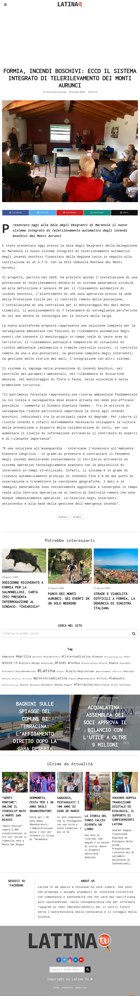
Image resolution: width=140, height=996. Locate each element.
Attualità (92, 92)
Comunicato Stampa (55, 92)
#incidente (8, 671)
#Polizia (6, 679)
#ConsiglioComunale (113, 657)
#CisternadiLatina (75, 656)
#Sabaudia (116, 678)
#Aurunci (63, 517)
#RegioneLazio (86, 678)
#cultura (24, 663)
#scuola (34, 684)
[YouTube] (81, 959)
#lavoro (60, 671)
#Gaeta (113, 662)
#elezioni (47, 663)
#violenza (125, 685)
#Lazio (71, 671)
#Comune (97, 656)
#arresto (37, 657)
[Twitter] (64, 959)
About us (81, 987)
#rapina (72, 679)
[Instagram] (70, 959)
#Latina (46, 670)
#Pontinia (16, 679)
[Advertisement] (70, 35)
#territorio (101, 684)
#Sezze (58, 684)
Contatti (67, 987)
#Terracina (83, 684)
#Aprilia (23, 656)
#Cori (127, 656)
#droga (35, 663)
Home (56, 987)
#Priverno (27, 679)
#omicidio (128, 671)
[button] (134, 633)
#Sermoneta (47, 685)
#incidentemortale (26, 671)
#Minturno (117, 671)
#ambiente (8, 656)
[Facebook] (58, 959)
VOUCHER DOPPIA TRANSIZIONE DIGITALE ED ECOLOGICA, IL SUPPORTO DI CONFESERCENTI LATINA (124, 811)
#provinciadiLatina (50, 678)
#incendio (125, 663)
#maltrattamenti (103, 671)
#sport (68, 684)
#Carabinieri (52, 656)
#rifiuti (102, 678)
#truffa (114, 685)
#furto (103, 663)
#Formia (77, 517)
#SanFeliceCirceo (10, 685)
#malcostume (85, 671)
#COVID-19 (9, 663)
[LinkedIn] (75, 959)
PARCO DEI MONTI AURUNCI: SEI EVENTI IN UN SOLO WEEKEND (68, 598)
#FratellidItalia (89, 663)
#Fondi (60, 663)
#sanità (24, 685)
